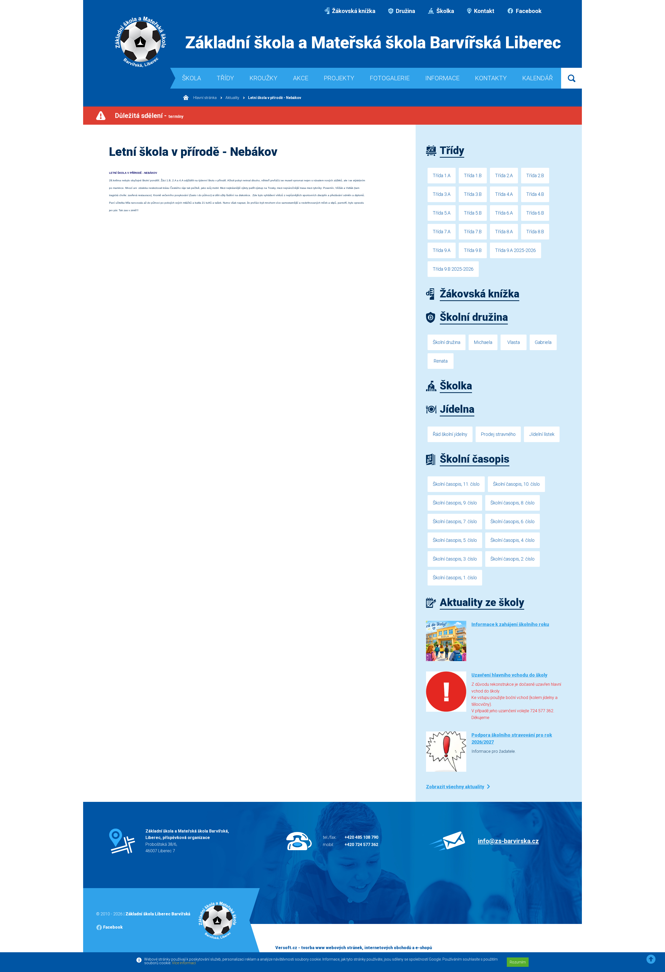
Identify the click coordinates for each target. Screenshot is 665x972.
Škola (191, 78)
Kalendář (537, 78)
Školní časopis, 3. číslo (455, 559)
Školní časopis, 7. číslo (455, 521)
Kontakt (483, 11)
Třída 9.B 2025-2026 (453, 269)
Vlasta (513, 342)
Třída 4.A (504, 194)
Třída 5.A (441, 213)
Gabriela (543, 342)
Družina (405, 11)
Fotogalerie (390, 78)
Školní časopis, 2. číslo (512, 559)
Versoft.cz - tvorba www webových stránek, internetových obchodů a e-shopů (353, 947)
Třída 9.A (441, 250)
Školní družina (446, 342)
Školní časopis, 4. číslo (512, 540)
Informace (442, 78)
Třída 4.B (535, 194)
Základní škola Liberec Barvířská (157, 913)
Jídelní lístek (541, 434)
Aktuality (232, 98)
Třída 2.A (504, 175)
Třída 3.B (473, 194)
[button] (651, 959)
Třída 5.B (473, 213)
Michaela (483, 342)
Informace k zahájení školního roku (510, 624)
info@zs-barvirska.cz (508, 841)
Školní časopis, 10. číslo (516, 484)
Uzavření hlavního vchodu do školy (509, 675)
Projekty (339, 78)
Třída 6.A (504, 213)
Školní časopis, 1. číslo (455, 577)
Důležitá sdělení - (149, 115)
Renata (441, 361)
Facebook (528, 11)
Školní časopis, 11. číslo (456, 484)
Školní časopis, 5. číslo (455, 540)
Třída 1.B (473, 175)
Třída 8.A (504, 231)
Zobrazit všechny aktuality (455, 786)
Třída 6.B (535, 213)
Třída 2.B (535, 175)
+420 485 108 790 (361, 837)
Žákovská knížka (353, 11)
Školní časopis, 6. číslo (512, 521)
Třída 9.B (473, 250)
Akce (300, 78)
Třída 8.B (535, 231)
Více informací (184, 963)
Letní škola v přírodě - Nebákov (274, 98)
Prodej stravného (498, 434)
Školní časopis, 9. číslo (455, 502)
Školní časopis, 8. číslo (512, 502)
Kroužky (263, 78)
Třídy (225, 78)
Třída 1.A (441, 175)
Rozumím (518, 962)
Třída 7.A (441, 231)
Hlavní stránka (204, 98)
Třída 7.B (473, 231)
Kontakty (491, 78)
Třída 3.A (441, 194)
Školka (444, 11)
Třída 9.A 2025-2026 (515, 250)
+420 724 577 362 (361, 844)
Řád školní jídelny (450, 434)
